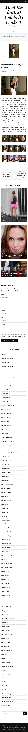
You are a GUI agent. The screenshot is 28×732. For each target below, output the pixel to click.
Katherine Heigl (7, 555)
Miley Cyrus (5, 627)
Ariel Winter (5, 421)
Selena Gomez (6, 670)
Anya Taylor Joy (7, 413)
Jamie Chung (6, 520)
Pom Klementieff (7, 650)
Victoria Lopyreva (7, 702)
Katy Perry (5, 559)
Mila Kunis (5, 623)
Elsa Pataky (5, 477)
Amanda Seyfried (7, 382)
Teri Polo (5, 682)
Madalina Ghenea (7, 603)
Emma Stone (6, 488)
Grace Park (5, 508)
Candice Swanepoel (8, 441)
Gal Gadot (5, 504)
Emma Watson (6, 492)
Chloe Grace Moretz (8, 461)
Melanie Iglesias (7, 615)
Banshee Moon (6, 425)
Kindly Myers (6, 575)
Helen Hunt (5, 512)
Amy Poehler (6, 394)
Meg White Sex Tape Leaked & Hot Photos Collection (12, 274)
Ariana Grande (6, 417)
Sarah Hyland (6, 662)
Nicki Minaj (5, 638)
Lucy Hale (5, 599)
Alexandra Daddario (8, 378)
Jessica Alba (6, 528)
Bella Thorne (6, 429)
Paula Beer (5, 646)
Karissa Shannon (7, 544)
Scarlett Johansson (8, 666)
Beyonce (5, 433)
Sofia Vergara (6, 674)
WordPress (22, 729)
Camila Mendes (7, 437)
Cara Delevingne (7, 445)
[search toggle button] (25, 1)
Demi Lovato (6, 473)
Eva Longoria (6, 496)
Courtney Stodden (8, 465)
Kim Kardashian (7, 571)
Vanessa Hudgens (7, 694)
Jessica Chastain (7, 532)
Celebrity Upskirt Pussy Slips (10, 453)
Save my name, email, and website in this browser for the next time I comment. (14, 335)
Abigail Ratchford (7, 366)
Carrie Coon (6, 449)
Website (3, 325)
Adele (4, 370)
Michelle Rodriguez (8, 619)
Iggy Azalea (5, 516)
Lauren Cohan (6, 595)
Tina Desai (5, 690)
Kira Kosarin (5, 579)
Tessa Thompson (7, 686)
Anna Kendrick (6, 409)
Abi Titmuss (5, 362)
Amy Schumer (6, 398)
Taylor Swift (5, 678)
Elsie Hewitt (5, 481)
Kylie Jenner (6, 587)
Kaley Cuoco (6, 540)
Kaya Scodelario (7, 563)
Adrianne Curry (7, 374)
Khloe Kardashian (7, 567)
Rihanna (4, 654)
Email (3, 317)
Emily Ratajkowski (7, 484)
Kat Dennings (6, 548)
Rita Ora (4, 658)
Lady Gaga (5, 591)
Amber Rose (6, 390)
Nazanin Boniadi (7, 634)
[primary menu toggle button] (14, 32)
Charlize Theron (7, 457)
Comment (4, 294)
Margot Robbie (6, 607)
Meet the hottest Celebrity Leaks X (14, 14)
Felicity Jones (6, 500)
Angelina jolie (6, 401)
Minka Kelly (5, 630)
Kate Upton (5, 552)
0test (3, 61)
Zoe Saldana (6, 706)
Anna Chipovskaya (8, 405)
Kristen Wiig (5, 583)
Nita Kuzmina (6, 642)
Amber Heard (6, 386)
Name (3, 310)
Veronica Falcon (7, 698)
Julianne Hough (7, 536)
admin (4, 70)
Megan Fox (5, 611)
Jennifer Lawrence (8, 524)
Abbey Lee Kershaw (8, 358)
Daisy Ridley (5, 469)
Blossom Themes (7, 729)
